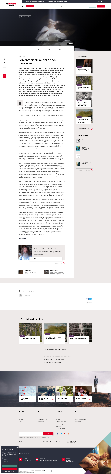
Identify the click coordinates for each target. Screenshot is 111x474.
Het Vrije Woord (26, 1)
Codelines (26, 471)
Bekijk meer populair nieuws (84, 170)
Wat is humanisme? (42, 419)
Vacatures (56, 1)
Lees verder (9, 455)
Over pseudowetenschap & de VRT (87, 155)
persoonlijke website (38, 254)
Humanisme (68, 6)
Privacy (33, 470)
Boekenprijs (59, 426)
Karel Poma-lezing (61, 428)
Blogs (21, 421)
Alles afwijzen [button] (10, 468)
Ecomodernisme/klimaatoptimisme (52, 353)
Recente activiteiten (61, 421)
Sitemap (43, 470)
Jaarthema (77, 417)
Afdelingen (60, 6)
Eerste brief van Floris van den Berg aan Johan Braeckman (57, 356)
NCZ (46, 1)
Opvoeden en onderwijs (80, 419)
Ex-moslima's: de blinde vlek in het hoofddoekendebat (86, 163)
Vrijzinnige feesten (41, 1)
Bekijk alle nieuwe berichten (84, 128)
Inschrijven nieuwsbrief (62, 1)
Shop (52, 1)
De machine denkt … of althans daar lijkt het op (54, 359)
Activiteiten (52, 6)
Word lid (93, 6)
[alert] (9, 459)
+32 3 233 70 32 (27, 460)
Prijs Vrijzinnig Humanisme (62, 424)
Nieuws (21, 417)
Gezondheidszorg (79, 421)
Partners (49, 1)
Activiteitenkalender (33, 1)
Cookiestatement (38, 470)
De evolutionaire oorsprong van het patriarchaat (85, 148)
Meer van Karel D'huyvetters (56, 263)
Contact (75, 6)
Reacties (63, 49)
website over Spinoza (52, 253)
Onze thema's (41, 421)
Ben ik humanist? (42, 417)
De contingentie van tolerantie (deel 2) (53, 362)
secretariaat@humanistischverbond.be (48, 460)
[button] (9, 471)
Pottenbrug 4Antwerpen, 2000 (69, 461)
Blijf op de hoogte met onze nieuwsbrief (36, 433)
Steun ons (101, 6)
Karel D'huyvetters (29, 49)
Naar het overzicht (25, 16)
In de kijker (30, 6)
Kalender (22, 419)
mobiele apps (26, 472)
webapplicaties (21, 472)
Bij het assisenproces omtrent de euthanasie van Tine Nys (86, 141)
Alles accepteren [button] (9, 465)
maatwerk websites (31, 472)
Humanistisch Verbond (41, 6)
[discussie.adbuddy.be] (55, 296)
